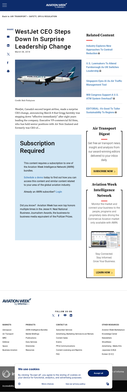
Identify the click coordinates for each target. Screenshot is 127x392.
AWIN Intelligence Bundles (37, 330)
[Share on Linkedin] (7, 46)
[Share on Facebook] (7, 63)
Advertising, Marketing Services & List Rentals (75, 334)
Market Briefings (32, 334)
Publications (31, 338)
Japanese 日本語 (109, 350)
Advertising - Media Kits (112, 346)
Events (59, 342)
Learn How (103, 272)
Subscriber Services (64, 330)
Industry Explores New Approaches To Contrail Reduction (99, 49)
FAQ (57, 354)
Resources (30, 350)
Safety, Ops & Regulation (43, 16)
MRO (4, 338)
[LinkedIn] (71, 316)
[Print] (7, 72)
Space (5, 346)
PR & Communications (65, 346)
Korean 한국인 (108, 354)
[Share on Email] (7, 38)
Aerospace (6, 330)
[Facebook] (59, 316)
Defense (5, 342)
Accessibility (8, 386)
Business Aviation (9, 350)
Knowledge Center (109, 334)
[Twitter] (53, 316)
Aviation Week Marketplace (113, 330)
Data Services (31, 342)
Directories (30, 346)
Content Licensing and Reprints (69, 350)
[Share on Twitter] (7, 55)
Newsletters (107, 338)
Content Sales (62, 338)
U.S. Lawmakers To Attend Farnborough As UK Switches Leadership (102, 67)
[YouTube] (65, 316)
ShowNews (106, 342)
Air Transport (18, 16)
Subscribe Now (103, 171)
